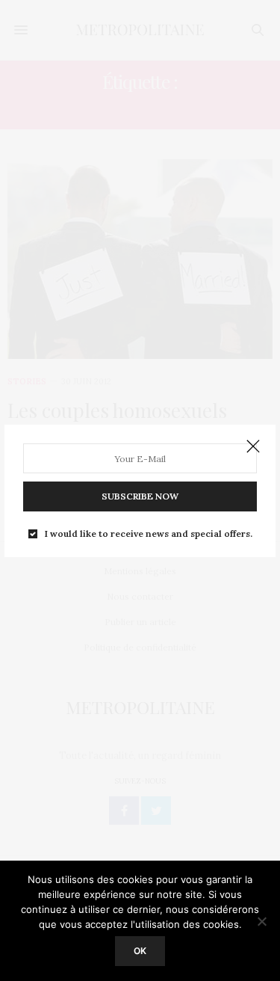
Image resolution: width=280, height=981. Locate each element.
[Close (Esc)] (253, 447)
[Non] (261, 921)
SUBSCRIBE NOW (140, 496)
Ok (140, 950)
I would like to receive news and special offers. (148, 533)
